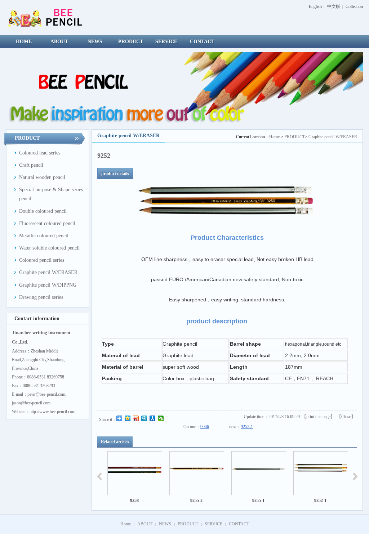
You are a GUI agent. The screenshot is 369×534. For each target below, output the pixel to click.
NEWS (165, 523)
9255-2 (193, 500)
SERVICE (213, 523)
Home (274, 136)
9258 (131, 500)
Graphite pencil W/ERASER (332, 136)
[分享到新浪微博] (136, 418)
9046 (204, 426)
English (315, 6)
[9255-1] (255, 473)
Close (346, 416)
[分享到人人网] (153, 418)
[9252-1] (317, 473)
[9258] (132, 473)
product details (115, 173)
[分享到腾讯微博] (144, 418)
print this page (318, 416)
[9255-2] (193, 473)
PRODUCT (294, 136)
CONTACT (239, 523)
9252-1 (247, 426)
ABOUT (144, 523)
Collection (354, 6)
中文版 (333, 6)
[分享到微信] (161, 418)
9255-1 (255, 500)
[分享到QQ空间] (128, 418)
